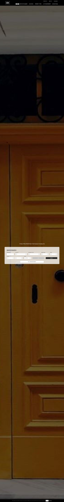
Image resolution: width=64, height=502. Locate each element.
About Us (50, 1)
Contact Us (45, 1)
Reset (38, 258)
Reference (8, 252)
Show (25, 256)
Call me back (56, 1)
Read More (50, 500)
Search (51, 258)
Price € (8, 256)
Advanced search (32, 261)
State (51, 252)
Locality (16, 252)
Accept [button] (47, 500)
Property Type (31, 252)
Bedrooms (43, 252)
